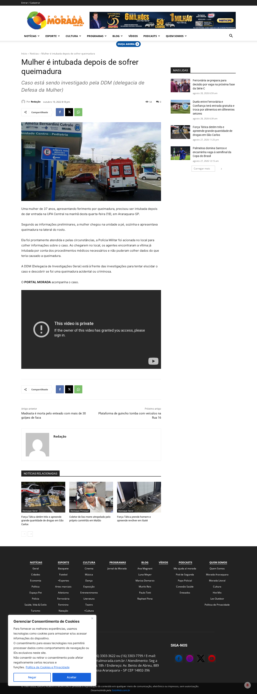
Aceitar (71, 677)
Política (36, 586)
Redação (36, 101)
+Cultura (89, 610)
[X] (69, 112)
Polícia (35, 598)
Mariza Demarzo (145, 580)
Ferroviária (63, 598)
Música (89, 574)
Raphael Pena (145, 598)
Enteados (185, 592)
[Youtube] (208, 659)
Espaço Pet (36, 592)
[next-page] (30, 534)
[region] (52, 650)
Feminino (63, 604)
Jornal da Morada (117, 568)
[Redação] (24, 102)
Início (24, 53)
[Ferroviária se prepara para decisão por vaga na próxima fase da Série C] (180, 85)
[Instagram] (186, 659)
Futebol (63, 574)
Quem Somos (175, 36)
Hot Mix (217, 592)
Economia (35, 580)
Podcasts (150, 36)
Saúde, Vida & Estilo (35, 604)
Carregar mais (202, 168)
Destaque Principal (79, 510)
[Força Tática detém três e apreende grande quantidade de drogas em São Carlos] (43, 497)
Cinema (89, 568)
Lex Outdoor (217, 598)
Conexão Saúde (185, 586)
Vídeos (133, 36)
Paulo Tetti (145, 592)
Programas (95, 36)
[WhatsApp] (78, 112)
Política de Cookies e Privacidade (47, 667)
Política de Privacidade (217, 604)
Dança (89, 580)
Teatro (89, 604)
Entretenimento (89, 592)
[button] (231, 36)
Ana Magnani (145, 568)
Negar (32, 677)
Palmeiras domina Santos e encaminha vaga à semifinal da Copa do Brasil (212, 152)
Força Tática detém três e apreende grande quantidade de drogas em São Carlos (42, 520)
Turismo (35, 610)
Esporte (51, 36)
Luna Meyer (145, 574)
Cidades (35, 574)
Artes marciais (63, 586)
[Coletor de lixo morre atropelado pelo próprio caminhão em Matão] (91, 497)
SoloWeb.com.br (121, 690)
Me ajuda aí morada (185, 568)
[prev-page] (23, 534)
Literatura (89, 598)
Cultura (72, 36)
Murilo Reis (145, 586)
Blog (115, 36)
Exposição (89, 586)
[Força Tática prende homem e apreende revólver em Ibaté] (139, 497)
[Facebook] (60, 112)
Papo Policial (185, 580)
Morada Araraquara (217, 574)
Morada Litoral (217, 580)
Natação (63, 610)
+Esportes (63, 580)
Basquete (63, 568)
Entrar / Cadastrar (30, 2)
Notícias (30, 36)
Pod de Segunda (185, 574)
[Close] (92, 618)
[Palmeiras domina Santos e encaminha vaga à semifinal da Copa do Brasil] (180, 153)
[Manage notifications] (247, 685)
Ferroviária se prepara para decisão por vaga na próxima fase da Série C (214, 84)
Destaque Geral (30, 510)
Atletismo (63, 592)
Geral (36, 568)
